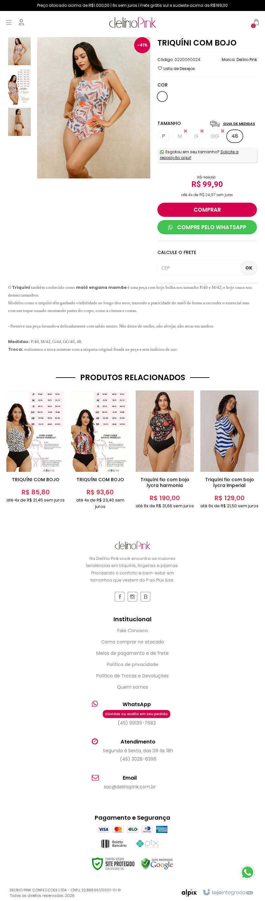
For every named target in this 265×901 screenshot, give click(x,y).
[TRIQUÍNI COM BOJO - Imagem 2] (19, 86)
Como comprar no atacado (132, 642)
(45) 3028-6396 (138, 759)
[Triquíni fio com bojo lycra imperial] (229, 449)
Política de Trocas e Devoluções (132, 676)
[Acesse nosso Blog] (145, 597)
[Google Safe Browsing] (157, 863)
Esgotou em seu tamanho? (199, 154)
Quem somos (132, 687)
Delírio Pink (247, 59)
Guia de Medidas (239, 123)
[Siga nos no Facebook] (119, 597)
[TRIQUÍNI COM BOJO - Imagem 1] (19, 51)
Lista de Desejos (179, 68)
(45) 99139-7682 (136, 718)
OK (248, 268)
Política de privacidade (132, 664)
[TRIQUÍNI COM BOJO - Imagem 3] (19, 121)
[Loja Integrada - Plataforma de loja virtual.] (227, 892)
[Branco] (162, 96)
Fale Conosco (132, 630)
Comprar (207, 210)
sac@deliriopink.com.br (130, 787)
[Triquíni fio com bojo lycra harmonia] (165, 449)
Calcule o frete (176, 252)
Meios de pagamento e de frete (132, 653)
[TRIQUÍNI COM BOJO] (35, 446)
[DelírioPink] (132, 22)
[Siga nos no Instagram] (132, 597)
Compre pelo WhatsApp (211, 227)
